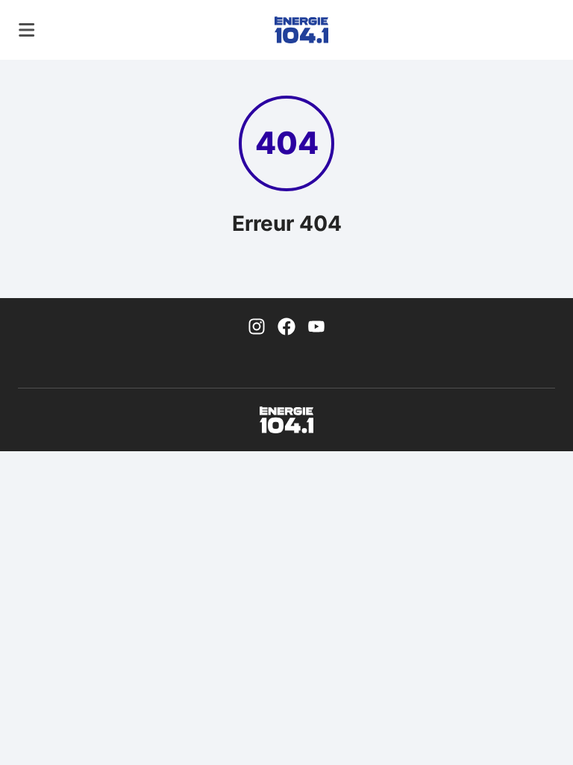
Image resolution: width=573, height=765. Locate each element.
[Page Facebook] (286, 325)
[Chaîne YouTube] (316, 325)
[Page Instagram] (257, 325)
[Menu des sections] (27, 30)
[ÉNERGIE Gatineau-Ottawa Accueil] (301, 29)
